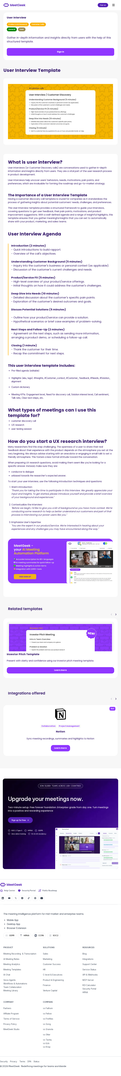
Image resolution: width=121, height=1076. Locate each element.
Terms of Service (11, 1019)
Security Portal (89, 989)
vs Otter (46, 1034)
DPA (29, 1061)
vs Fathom (48, 1008)
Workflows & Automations (15, 983)
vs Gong (47, 1024)
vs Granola (48, 1029)
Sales (45, 954)
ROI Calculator (89, 985)
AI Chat (6, 975)
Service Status (89, 969)
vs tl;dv (46, 1043)
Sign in (60, 51)
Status (36, 1061)
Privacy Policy (10, 1024)
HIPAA (85, 992)
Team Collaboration (12, 987)
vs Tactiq (47, 1040)
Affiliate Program (11, 1013)
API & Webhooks (90, 975)
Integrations (87, 959)
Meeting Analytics (11, 964)
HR (44, 969)
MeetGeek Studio (11, 1029)
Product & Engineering (53, 980)
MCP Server (88, 980)
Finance (46, 985)
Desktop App (13, 924)
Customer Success (52, 964)
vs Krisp (46, 1047)
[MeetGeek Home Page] (11, 884)
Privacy (13, 1061)
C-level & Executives (52, 975)
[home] (14, 5)
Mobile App (12, 920)
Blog (84, 954)
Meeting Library (10, 990)
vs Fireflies (48, 1019)
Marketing (47, 959)
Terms (22, 1061)
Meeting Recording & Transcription (19, 954)
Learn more (60, 670)
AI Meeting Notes (11, 959)
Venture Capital (50, 990)
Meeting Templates (12, 969)
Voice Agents (9, 980)
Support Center (89, 964)
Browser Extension (16, 928)
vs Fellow (47, 1013)
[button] (113, 5)
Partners (7, 1008)
